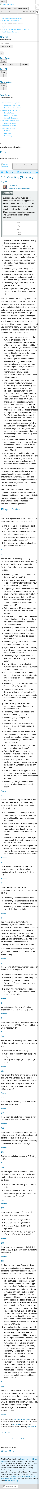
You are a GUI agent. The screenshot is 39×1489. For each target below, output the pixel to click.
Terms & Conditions (28, 1476)
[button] (7, 133)
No (13, 1451)
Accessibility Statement (9, 1478)
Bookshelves (24, 172)
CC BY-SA (16, 1424)
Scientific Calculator (11, 118)
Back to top (5, 1432)
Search (4, 1486)
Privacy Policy (15, 1476)
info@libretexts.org (11, 1480)
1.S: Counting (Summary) (21, 1419)
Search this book (5, 39)
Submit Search (6, 46)
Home (11, 172)
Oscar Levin (13, 186)
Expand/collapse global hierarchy (3, 172)
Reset (3, 61)
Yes (5, 1451)
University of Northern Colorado (19, 188)
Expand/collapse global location (37, 171)
